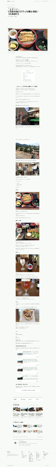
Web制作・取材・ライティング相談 (45, 455)
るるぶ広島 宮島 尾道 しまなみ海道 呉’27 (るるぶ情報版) (28, 390)
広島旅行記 (16, 16)
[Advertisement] (28, 21)
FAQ (36, 458)
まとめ (24, 78)
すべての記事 (23, 457)
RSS (43, 456)
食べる (8, 16)
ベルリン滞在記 (30, 454)
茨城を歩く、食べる (31, 458)
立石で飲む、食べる (31, 461)
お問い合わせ (37, 457)
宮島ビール (24, 77)
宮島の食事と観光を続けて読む (27, 79)
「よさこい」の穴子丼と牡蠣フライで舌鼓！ (28, 72)
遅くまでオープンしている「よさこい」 (28, 73)
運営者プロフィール (38, 454)
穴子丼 (24, 74)
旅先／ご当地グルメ (12, 16)
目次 (27, 70)
